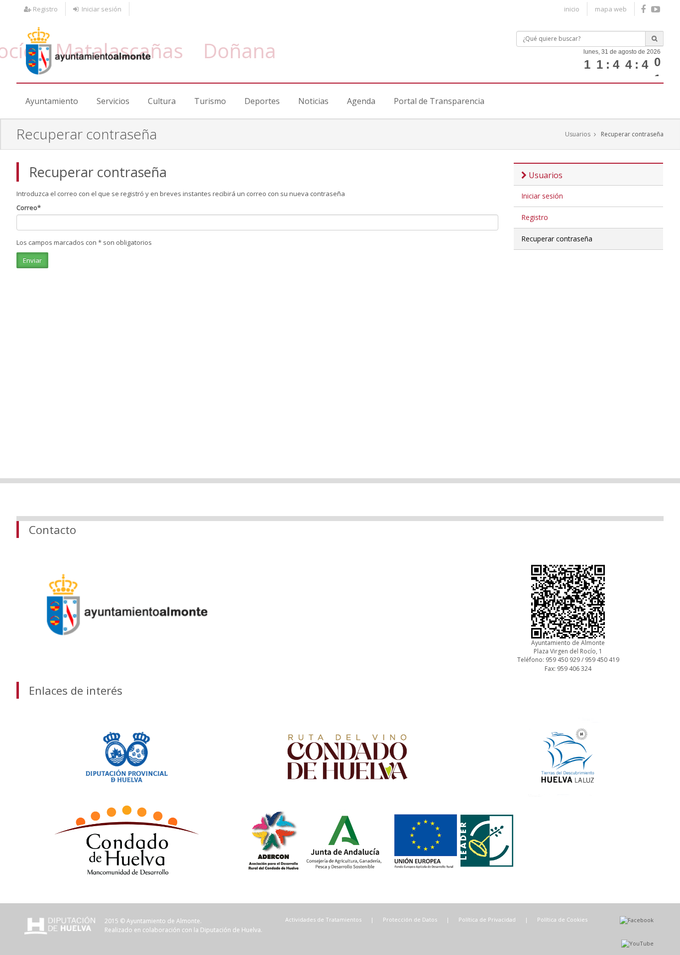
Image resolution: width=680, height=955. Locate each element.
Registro (44, 8)
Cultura (162, 101)
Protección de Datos (410, 919)
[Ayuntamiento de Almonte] (87, 47)
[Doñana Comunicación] (657, 9)
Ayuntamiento (51, 101)
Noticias (313, 101)
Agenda (361, 101)
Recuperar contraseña (632, 134)
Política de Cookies (562, 919)
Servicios (113, 101)
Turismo (210, 101)
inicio (571, 8)
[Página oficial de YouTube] (637, 943)
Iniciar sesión (100, 8)
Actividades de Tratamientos (323, 919)
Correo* (28, 207)
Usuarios (577, 134)
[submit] (655, 38)
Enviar (32, 260)
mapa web (611, 8)
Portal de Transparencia (439, 101)
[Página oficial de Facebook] (644, 9)
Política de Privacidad (487, 919)
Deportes (262, 101)
